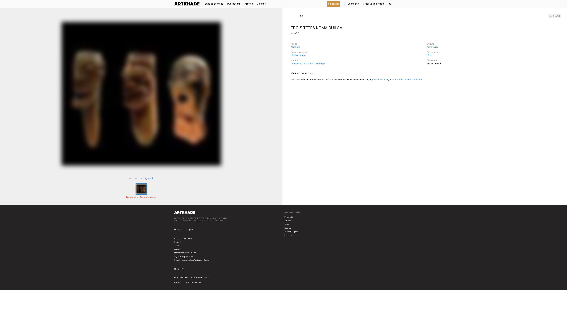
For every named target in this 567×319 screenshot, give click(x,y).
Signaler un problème (183, 256)
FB (175, 269)
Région (294, 44)
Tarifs (176, 245)
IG (178, 269)
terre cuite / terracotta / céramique (308, 63)
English (189, 229)
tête (429, 55)
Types (286, 224)
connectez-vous (380, 79)
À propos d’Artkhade (183, 238)
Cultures (287, 221)
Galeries (177, 249)
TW (182, 269)
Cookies (177, 282)
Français (178, 229)
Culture (430, 44)
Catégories (432, 52)
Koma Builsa (432, 47)
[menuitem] (188, 3)
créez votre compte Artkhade (407, 79)
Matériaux (295, 60)
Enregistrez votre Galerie (185, 253)
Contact (177, 242)
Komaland (295, 47)
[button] (390, 3)
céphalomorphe (298, 55)
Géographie (289, 217)
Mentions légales (193, 282)
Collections (288, 235)
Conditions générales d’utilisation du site (191, 260)
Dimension (432, 60)
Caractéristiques (299, 52)
